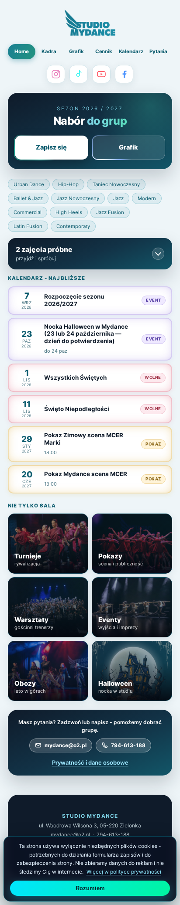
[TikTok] (78, 74)
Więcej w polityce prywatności (124, 871)
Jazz (118, 198)
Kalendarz (131, 51)
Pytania (158, 51)
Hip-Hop (68, 184)
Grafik (76, 51)
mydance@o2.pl (66, 745)
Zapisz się (51, 147)
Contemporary (73, 226)
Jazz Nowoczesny (78, 198)
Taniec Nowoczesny (116, 184)
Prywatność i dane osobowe (90, 762)
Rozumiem (90, 888)
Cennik (103, 51)
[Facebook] (124, 74)
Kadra (49, 51)
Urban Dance (29, 184)
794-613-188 (128, 745)
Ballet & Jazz (28, 198)
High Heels (68, 212)
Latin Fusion (28, 226)
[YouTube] (101, 74)
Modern (147, 198)
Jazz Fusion (110, 212)
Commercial (28, 212)
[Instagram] (56, 74)
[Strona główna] (90, 23)
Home (21, 51)
